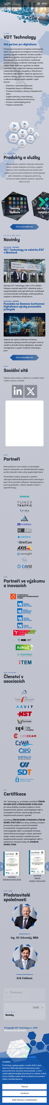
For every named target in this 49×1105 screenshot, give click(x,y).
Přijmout (24, 1087)
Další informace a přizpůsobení (24, 1100)
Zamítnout (25, 1093)
